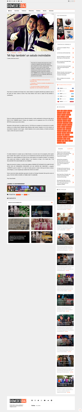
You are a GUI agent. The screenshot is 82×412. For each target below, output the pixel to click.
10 (59, 381)
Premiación (67, 134)
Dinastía (59, 114)
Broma (64, 142)
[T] (7, 1)
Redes (69, 130)
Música (68, 112)
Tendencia (24, 10)
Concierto (65, 120)
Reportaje (59, 124)
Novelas (44, 10)
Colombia (59, 134)
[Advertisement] (51, 6)
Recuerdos (59, 112)
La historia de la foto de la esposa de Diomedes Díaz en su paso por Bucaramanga (41, 226)
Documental (68, 128)
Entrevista (63, 116)
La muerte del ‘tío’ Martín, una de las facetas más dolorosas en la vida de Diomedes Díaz (18, 226)
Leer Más (69, 209)
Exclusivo (63, 114)
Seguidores (59, 122)
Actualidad (69, 124)
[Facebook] (10, 1)
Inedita (68, 138)
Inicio (10, 10)
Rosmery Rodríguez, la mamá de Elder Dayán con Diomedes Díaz (64, 241)
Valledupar (59, 128)
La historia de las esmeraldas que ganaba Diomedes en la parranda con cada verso (18, 213)
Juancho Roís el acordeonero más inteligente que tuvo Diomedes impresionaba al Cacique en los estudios (17, 238)
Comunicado (64, 118)
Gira (63, 134)
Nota (62, 110)
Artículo (65, 110)
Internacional (68, 126)
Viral (63, 140)
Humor (64, 138)
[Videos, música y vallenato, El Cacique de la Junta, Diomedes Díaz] (16, 7)
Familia (69, 118)
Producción (59, 120)
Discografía (64, 130)
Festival (58, 126)
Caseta (68, 132)
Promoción (65, 136)
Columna (59, 132)
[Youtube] (18, 1)
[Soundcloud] (21, 1)
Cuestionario (59, 138)
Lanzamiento (65, 122)
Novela (70, 122)
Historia (19, 52)
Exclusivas (51, 10)
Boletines (38, 10)
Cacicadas (59, 130)
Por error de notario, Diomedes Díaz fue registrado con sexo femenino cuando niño (39, 87)
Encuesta (70, 140)
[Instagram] (12, 1)
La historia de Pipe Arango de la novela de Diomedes (64, 363)
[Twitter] (14, 1)
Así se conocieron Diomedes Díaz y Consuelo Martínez (63, 261)
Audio (64, 128)
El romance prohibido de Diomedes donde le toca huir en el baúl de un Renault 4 (40, 239)
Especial (64, 112)
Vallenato (64, 132)
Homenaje (70, 110)
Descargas (59, 142)
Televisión (59, 118)
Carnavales (70, 136)
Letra (72, 132)
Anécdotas (16, 10)
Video (58, 110)
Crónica (69, 120)
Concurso (59, 140)
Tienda (66, 140)
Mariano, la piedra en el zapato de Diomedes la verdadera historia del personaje (40, 213)
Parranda (63, 126)
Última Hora (31, 10)
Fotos (58, 116)
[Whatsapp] (16, 1)
